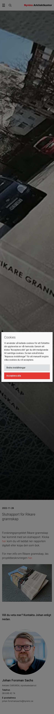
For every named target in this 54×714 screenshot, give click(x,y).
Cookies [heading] (10, 337)
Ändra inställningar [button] (15, 367)
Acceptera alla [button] (13, 375)
